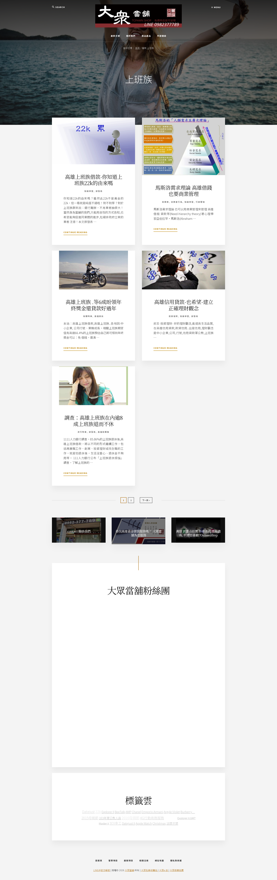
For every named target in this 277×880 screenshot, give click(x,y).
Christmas (159, 823)
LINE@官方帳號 (101, 870)
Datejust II (128, 823)
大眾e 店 (164, 870)
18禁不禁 (172, 823)
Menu (217, 7)
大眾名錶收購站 (149, 870)
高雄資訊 (99, 316)
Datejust (88, 811)
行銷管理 (200, 202)
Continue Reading (75, 233)
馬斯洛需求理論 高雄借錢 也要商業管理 (183, 190)
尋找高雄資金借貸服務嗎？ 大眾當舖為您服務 (138, 533)
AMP (128, 811)
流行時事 (82, 432)
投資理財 (173, 316)
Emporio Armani (152, 811)
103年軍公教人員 (110, 818)
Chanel (136, 811)
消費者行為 (177, 202)
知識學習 (89, 191)
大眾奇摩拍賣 (177, 870)
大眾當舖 (129, 870)
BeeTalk (120, 811)
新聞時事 (87, 316)
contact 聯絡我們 (78, 531)
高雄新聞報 (103, 432)
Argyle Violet (172, 811)
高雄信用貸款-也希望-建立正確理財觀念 (183, 305)
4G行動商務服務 (152, 817)
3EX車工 (115, 823)
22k (98, 811)
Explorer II (108, 811)
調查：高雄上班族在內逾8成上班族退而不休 (93, 420)
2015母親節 (90, 817)
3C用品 (171, 817)
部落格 (99, 191)
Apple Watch (144, 823)
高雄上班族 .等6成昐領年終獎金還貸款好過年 (93, 305)
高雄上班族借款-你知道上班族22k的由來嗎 (93, 180)
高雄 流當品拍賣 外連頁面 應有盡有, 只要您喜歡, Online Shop (198, 533)
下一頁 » (146, 501)
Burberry (187, 811)
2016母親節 (131, 817)
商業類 (165, 202)
